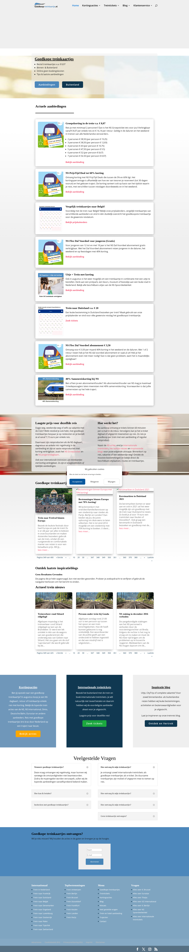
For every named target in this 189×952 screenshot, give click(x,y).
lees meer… (43, 550)
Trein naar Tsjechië (41, 925)
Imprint (89, 942)
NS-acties (111, 445)
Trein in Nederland (41, 889)
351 (114, 557)
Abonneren (94, 862)
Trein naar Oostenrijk (42, 917)
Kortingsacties (90, 6)
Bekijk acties (28, 733)
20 (79, 557)
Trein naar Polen (40, 921)
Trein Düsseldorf (73, 901)
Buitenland (72, 84)
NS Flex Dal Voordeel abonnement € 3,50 (88, 345)
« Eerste (59, 557)
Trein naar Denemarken (43, 905)
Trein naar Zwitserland (43, 929)
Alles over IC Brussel (141, 889)
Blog (125, 6)
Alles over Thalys (140, 897)
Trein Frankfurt (72, 905)
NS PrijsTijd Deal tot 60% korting (85, 173)
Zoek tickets (94, 723)
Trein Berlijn (71, 893)
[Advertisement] (94, 30)
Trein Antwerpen (73, 889)
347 (92, 557)
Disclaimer (100, 942)
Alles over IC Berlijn (141, 905)
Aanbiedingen (47, 84)
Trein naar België (40, 901)
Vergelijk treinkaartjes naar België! (85, 206)
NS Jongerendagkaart (48, 454)
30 (83, 557)
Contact (103, 921)
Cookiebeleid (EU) (52, 942)
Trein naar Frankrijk (41, 893)
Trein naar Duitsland (42, 897)
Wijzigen (111, 481)
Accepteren (77, 481)
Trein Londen (72, 913)
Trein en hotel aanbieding (111, 913)
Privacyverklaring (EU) (73, 942)
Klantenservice (141, 6)
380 (135, 557)
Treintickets (110, 6)
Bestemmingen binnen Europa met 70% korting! (94, 500)
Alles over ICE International (144, 901)
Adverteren (36, 942)
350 (109, 557)
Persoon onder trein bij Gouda (94, 614)
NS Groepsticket (72, 451)
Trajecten (104, 917)
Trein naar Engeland (42, 909)
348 (98, 557)
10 (74, 557)
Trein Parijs (71, 917)
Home (75, 6)
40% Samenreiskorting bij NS (82, 378)
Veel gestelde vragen (109, 909)
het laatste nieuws (118, 448)
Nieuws (103, 905)
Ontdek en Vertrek (161, 723)
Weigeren (94, 481)
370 (130, 557)
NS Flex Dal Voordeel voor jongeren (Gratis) (90, 241)
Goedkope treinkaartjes (110, 889)
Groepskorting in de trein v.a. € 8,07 (85, 123)
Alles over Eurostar (141, 893)
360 (124, 557)
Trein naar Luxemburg (43, 913)
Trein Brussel (72, 897)
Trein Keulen (72, 909)
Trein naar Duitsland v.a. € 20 (82, 308)
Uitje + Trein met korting (80, 274)
